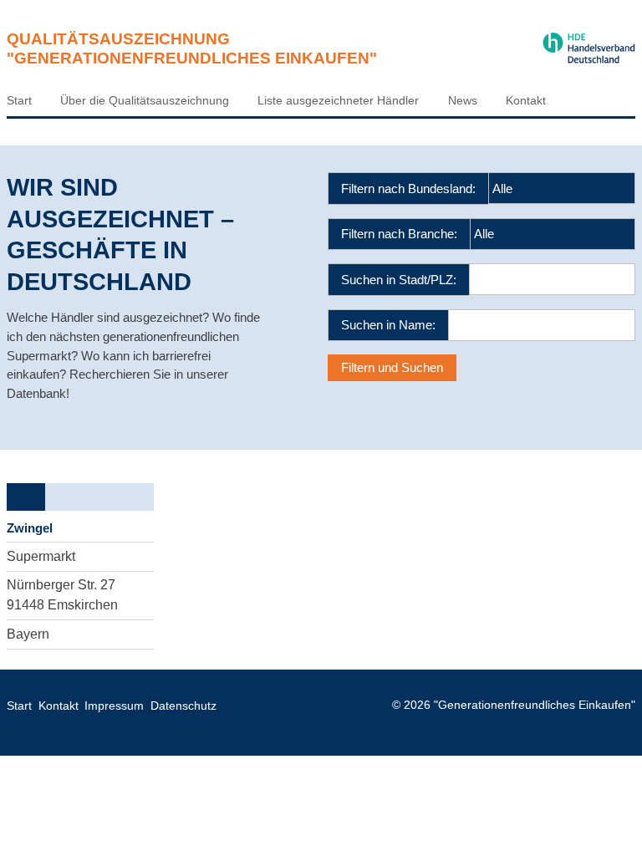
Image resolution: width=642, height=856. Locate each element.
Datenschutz (183, 706)
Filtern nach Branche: (399, 234)
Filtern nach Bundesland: (408, 188)
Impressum (114, 706)
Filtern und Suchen (392, 367)
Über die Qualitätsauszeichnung (144, 100)
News (462, 100)
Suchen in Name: (388, 325)
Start (19, 100)
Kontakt (526, 100)
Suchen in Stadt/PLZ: (398, 280)
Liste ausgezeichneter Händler (338, 100)
